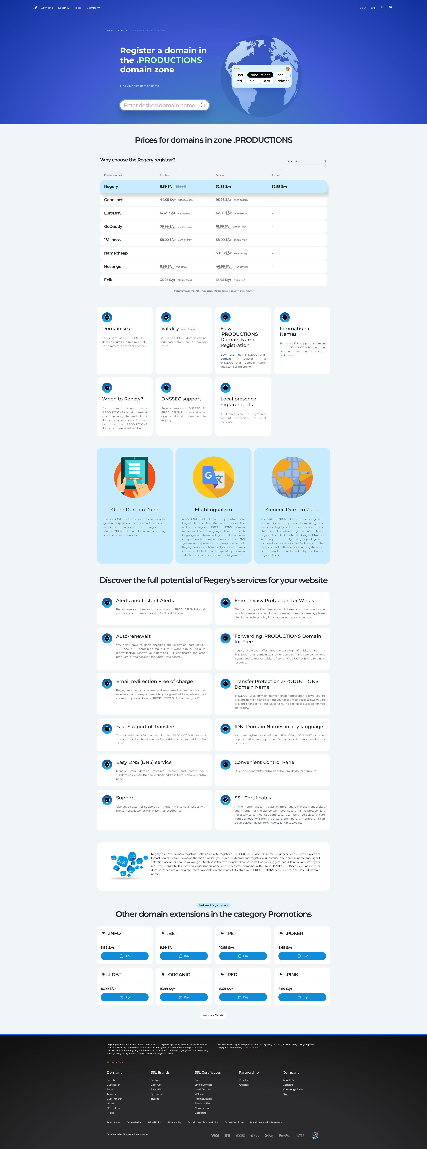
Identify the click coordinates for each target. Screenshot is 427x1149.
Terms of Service (250, 1047)
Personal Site (202, 1103)
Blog (285, 1094)
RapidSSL (156, 1089)
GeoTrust (156, 1084)
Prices (110, 1112)
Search (111, 1080)
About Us (288, 1080)
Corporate (200, 1112)
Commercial (202, 1108)
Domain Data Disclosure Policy (203, 1122)
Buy (127, 956)
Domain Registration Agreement (266, 1122)
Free (197, 1080)
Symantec (156, 1094)
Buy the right (233, 354)
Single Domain (203, 1084)
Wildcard (200, 1094)
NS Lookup (113, 1108)
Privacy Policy (174, 1122)
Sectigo (155, 1080)
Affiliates (244, 1084)
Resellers (244, 1080)
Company (291, 1072)
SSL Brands (160, 1072)
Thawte (274, 822)
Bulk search (113, 1084)
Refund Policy (154, 1122)
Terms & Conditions (234, 1122)
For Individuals (203, 1098)
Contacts (288, 1084)
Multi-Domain (203, 1089)
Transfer (111, 1094)
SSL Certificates (208, 1072)
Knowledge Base (292, 1089)
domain (226, 358)
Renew (111, 1089)
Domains (114, 1072)
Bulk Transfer (114, 1098)
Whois (110, 1103)
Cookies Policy (134, 1122)
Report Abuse (113, 1122)
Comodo (247, 818)
